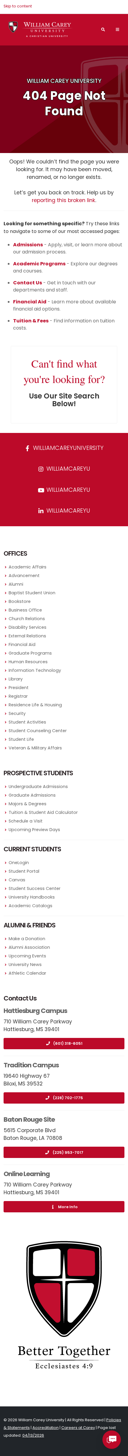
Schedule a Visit (26, 821)
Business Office (25, 610)
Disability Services (27, 627)
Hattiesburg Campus (35, 1010)
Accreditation (45, 1427)
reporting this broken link (63, 200)
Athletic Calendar (27, 973)
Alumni (16, 584)
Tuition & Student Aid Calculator (43, 812)
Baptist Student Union (32, 593)
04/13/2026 (33, 1435)
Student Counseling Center (38, 731)
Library (16, 679)
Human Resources (28, 662)
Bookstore (20, 601)
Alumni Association (29, 947)
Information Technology (35, 670)
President (19, 688)
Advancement (24, 576)
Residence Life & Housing (35, 705)
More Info (68, 1206)
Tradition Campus (31, 1065)
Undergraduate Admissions (38, 787)
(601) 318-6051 (67, 1043)
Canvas (17, 880)
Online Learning (27, 1173)
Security (17, 713)
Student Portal (24, 871)
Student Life (21, 739)
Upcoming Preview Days (34, 830)
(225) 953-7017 (68, 1152)
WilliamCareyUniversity (68, 448)
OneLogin (19, 863)
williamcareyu (67, 469)
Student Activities (27, 722)
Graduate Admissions (32, 795)
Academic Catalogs (30, 906)
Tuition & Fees (31, 320)
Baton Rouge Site (29, 1119)
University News (25, 964)
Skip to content (18, 6)
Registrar (18, 696)
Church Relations (27, 619)
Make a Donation (27, 939)
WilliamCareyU (67, 490)
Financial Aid (22, 644)
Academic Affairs (27, 567)
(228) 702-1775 (68, 1097)
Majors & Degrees (27, 804)
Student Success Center (34, 888)
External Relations (27, 636)
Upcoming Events (27, 956)
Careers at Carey (78, 1427)
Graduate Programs (30, 653)
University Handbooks (32, 897)
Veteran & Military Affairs (35, 748)
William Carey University (64, 81)
